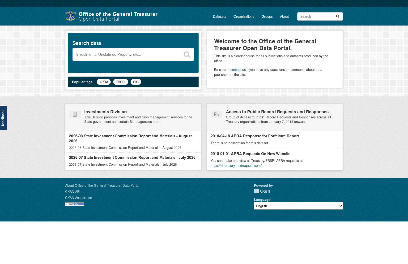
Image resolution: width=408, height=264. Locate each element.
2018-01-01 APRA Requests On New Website (250, 153)
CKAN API (72, 191)
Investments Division (105, 111)
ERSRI (121, 81)
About (284, 16)
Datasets (219, 16)
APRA (103, 81)
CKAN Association (78, 197)
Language (262, 199)
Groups (267, 16)
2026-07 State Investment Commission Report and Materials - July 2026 (132, 157)
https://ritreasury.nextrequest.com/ (236, 165)
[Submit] (337, 16)
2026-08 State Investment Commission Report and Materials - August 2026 (130, 138)
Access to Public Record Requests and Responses (277, 111)
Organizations (244, 16)
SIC (136, 81)
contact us (238, 69)
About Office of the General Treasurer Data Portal (102, 185)
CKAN (262, 190)
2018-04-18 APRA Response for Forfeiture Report (255, 135)
